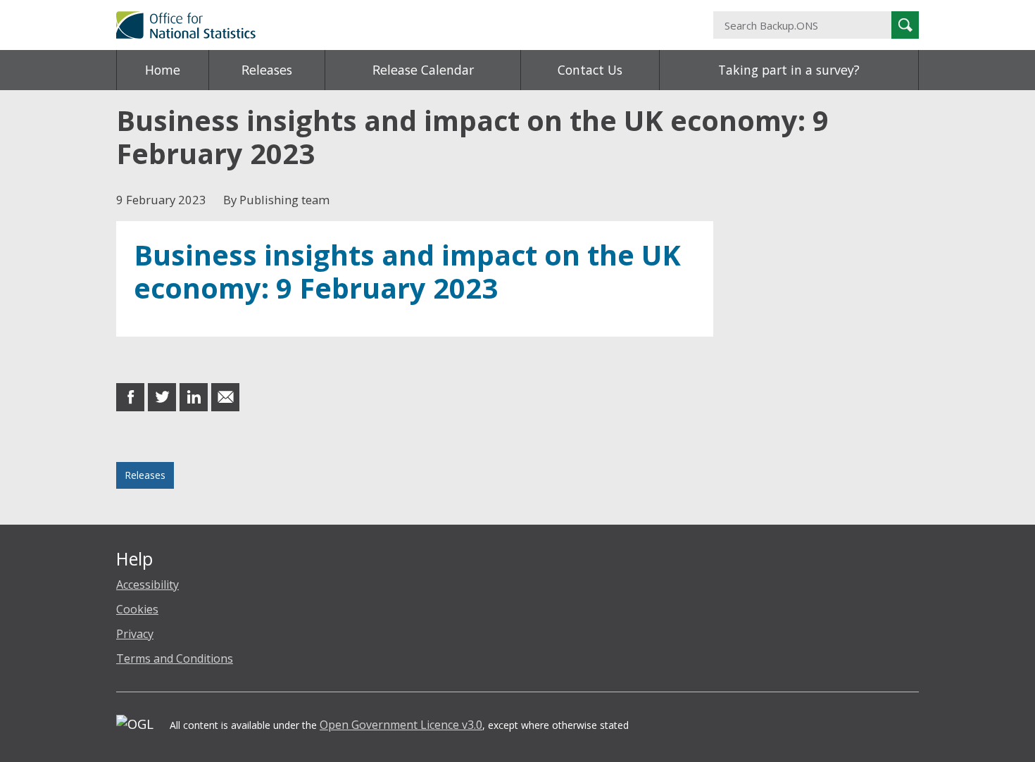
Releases (267, 69)
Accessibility (147, 584)
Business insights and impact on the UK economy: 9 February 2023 (407, 271)
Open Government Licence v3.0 (401, 724)
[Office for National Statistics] (380, 25)
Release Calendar (423, 69)
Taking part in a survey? (789, 69)
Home (162, 69)
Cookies (137, 609)
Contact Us (590, 69)
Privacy (134, 634)
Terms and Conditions (174, 658)
